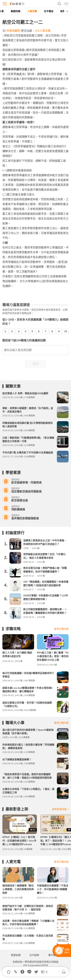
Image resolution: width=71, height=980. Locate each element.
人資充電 (32, 11)
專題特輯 (15, 11)
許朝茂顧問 (13, 30)
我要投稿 (16, 955)
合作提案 (34, 955)
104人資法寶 (42, 30)
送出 (35, 363)
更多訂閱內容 (61, 629)
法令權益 (48, 11)
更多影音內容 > (60, 809)
